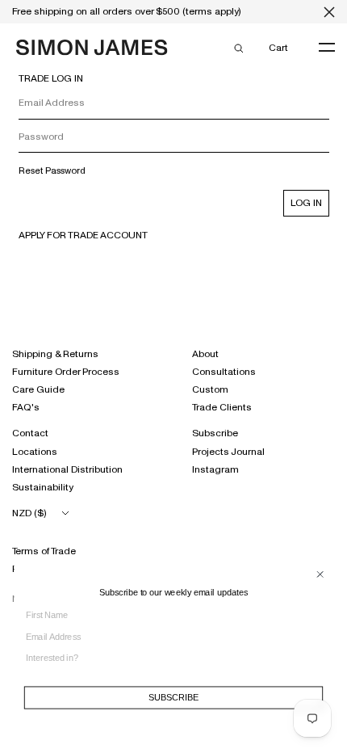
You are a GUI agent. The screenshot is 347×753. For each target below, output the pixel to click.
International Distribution (67, 469)
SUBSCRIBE (173, 697)
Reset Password (52, 170)
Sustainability (42, 487)
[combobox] (169, 658)
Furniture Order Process (65, 371)
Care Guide (38, 389)
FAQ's (26, 407)
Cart (278, 47)
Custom (210, 389)
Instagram (215, 469)
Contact (30, 433)
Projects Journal (228, 451)
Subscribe (215, 433)
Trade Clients (222, 407)
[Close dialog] (320, 574)
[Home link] (92, 50)
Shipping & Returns (55, 354)
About (205, 354)
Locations (34, 451)
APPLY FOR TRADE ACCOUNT (83, 235)
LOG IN (306, 202)
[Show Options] (319, 662)
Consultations (224, 371)
